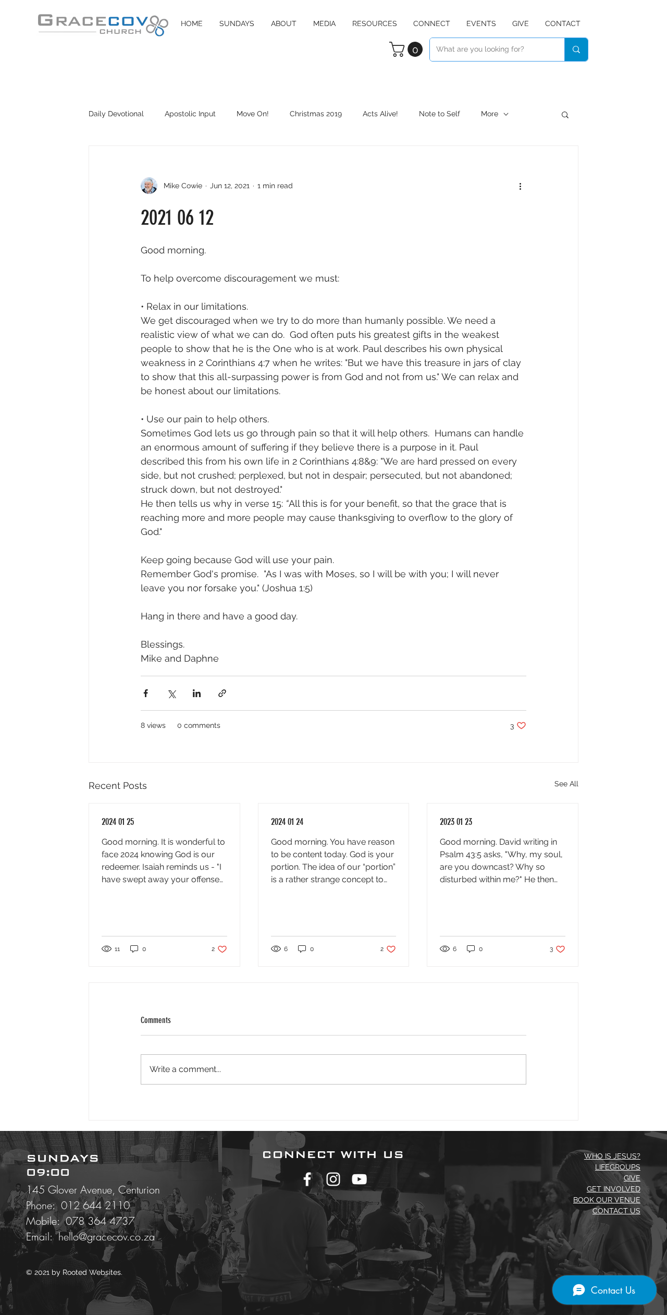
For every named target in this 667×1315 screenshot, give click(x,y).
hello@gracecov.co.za (106, 1236)
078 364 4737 (100, 1221)
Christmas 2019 (316, 113)
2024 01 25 (118, 821)
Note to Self (439, 113)
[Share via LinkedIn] (197, 693)
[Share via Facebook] (146, 693)
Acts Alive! (380, 113)
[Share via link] (222, 693)
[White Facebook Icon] (307, 1179)
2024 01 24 (287, 821)
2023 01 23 (456, 821)
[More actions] (520, 185)
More (489, 113)
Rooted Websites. (92, 1272)
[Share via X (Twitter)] (171, 693)
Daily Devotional (116, 113)
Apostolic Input (190, 113)
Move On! (253, 113)
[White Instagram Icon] (333, 1179)
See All (566, 784)
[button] (324, 23)
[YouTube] (359, 1179)
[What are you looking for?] (576, 49)
